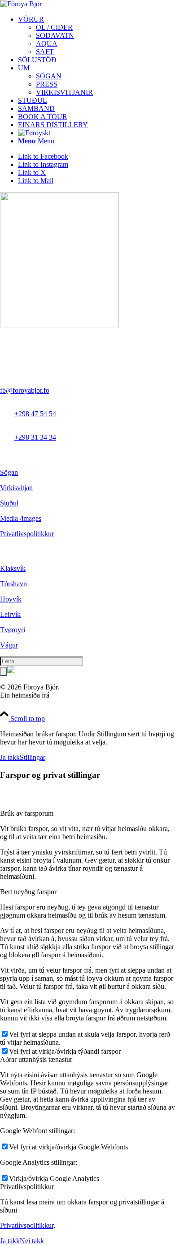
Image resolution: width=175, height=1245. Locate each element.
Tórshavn (13, 584)
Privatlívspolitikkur (27, 534)
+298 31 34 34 (35, 437)
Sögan (9, 472)
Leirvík (10, 614)
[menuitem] (96, 35)
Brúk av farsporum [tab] (26, 813)
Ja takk (10, 757)
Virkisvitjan (16, 488)
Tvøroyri (12, 630)
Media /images (20, 518)
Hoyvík (11, 599)
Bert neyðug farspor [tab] (28, 892)
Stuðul (9, 503)
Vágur (9, 645)
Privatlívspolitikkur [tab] (27, 1186)
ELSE (60, 695)
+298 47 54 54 (35, 414)
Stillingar (32, 757)
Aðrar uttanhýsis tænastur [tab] (36, 1059)
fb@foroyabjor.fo (24, 390)
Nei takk (32, 1241)
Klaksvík (13, 568)
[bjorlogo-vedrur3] (21, 4)
